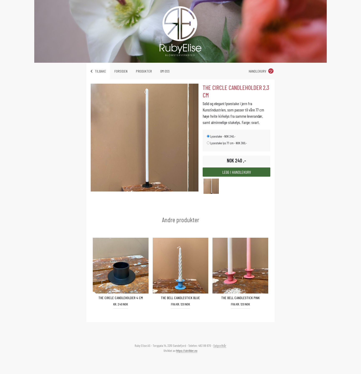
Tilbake (100, 71)
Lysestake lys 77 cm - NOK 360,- (228, 143)
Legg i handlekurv (236, 172)
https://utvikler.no (186, 350)
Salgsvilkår (219, 345)
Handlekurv (257, 71)
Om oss (165, 71)
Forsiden (120, 71)
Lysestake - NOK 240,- (222, 136)
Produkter (144, 71)
